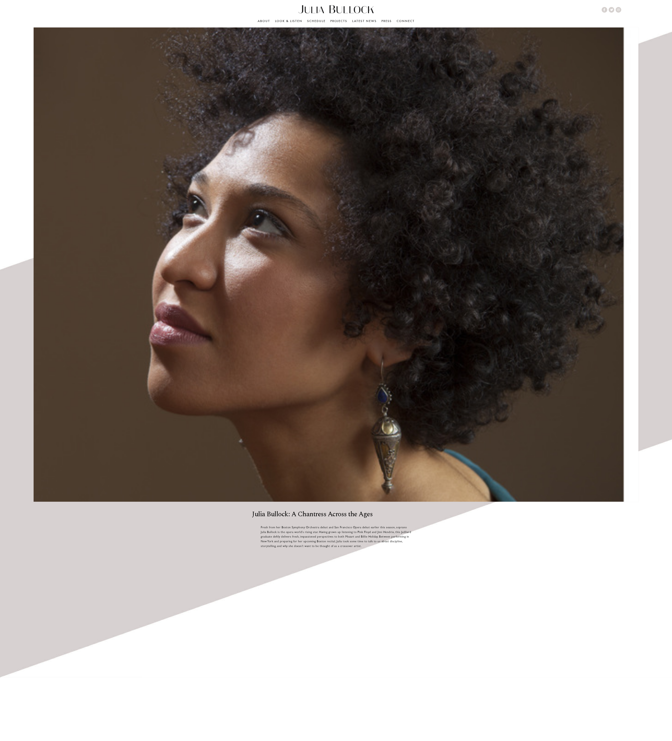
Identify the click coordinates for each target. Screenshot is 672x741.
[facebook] (604, 10)
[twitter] (611, 10)
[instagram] (618, 10)
